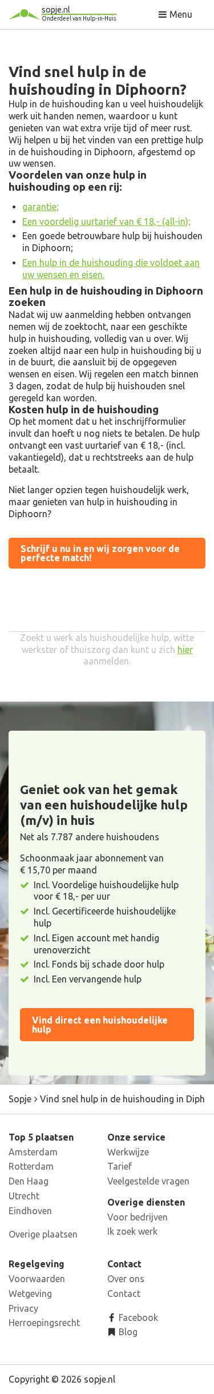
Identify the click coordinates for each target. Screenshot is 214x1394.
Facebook (137, 1317)
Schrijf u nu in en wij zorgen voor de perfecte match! (100, 553)
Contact (123, 1293)
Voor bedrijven (137, 1217)
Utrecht (24, 1196)
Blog (127, 1332)
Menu (179, 14)
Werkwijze (128, 1152)
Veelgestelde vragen (148, 1181)
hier (185, 649)
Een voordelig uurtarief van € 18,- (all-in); (106, 221)
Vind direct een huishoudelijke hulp (100, 1024)
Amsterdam (33, 1152)
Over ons (125, 1279)
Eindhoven (30, 1211)
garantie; (40, 207)
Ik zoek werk (132, 1231)
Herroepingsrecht (44, 1323)
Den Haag (29, 1181)
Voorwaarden (37, 1279)
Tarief (119, 1166)
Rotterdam (31, 1166)
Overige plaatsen (43, 1234)
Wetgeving (30, 1293)
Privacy (23, 1308)
